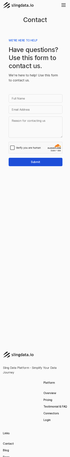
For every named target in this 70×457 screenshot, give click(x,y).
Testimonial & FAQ (55, 406)
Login (47, 420)
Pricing (47, 400)
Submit (35, 162)
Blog (6, 450)
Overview (49, 393)
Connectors (51, 413)
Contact (8, 443)
